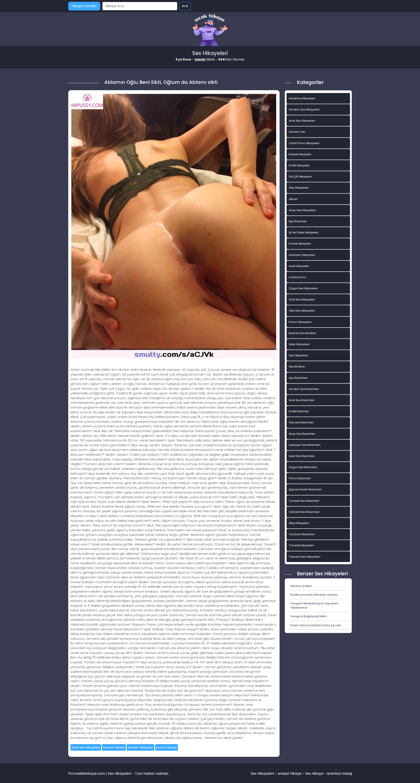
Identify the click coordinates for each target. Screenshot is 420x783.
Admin (200, 59)
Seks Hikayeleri (299, 344)
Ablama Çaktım (301, 586)
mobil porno (297, 277)
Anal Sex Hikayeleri (302, 120)
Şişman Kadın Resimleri (305, 489)
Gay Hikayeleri (299, 188)
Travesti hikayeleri (301, 545)
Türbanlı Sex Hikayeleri (304, 557)
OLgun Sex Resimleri (303, 467)
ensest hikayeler (140, 747)
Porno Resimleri (300, 478)
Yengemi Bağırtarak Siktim (308, 616)
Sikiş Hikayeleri (299, 523)
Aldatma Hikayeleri (302, 98)
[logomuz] (210, 30)
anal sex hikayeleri (86, 747)
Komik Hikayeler (300, 243)
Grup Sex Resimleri (302, 434)
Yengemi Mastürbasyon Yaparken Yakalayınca (314, 605)
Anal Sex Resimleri (302, 400)
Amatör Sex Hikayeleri (304, 109)
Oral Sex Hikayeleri (302, 299)
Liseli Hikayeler (299, 266)
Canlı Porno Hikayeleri (304, 143)
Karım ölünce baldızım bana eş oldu (315, 625)
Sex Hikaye (314, 773)
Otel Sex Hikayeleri (302, 310)
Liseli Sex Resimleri (302, 456)
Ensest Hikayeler (300, 154)
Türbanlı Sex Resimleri (304, 512)
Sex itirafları (297, 366)
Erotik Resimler (299, 411)
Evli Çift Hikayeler (300, 176)
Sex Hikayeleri (298, 355)
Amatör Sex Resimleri (304, 389)
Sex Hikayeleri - (264, 773)
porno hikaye (166, 747)
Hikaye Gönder (84, 6)
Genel (293, 199)
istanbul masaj (339, 773)
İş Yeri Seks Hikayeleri (303, 232)
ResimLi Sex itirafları (302, 333)
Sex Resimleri (298, 378)
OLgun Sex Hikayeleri (303, 288)
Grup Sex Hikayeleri (302, 210)
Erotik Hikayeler (299, 165)
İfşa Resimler (298, 221)
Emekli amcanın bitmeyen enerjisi (314, 595)
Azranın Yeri (297, 132)
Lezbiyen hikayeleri (302, 255)
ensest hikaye (114, 747)
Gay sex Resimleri (301, 422)
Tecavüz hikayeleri (302, 534)
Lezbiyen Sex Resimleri (304, 445)
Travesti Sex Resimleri (304, 501)
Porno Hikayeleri (300, 322)
